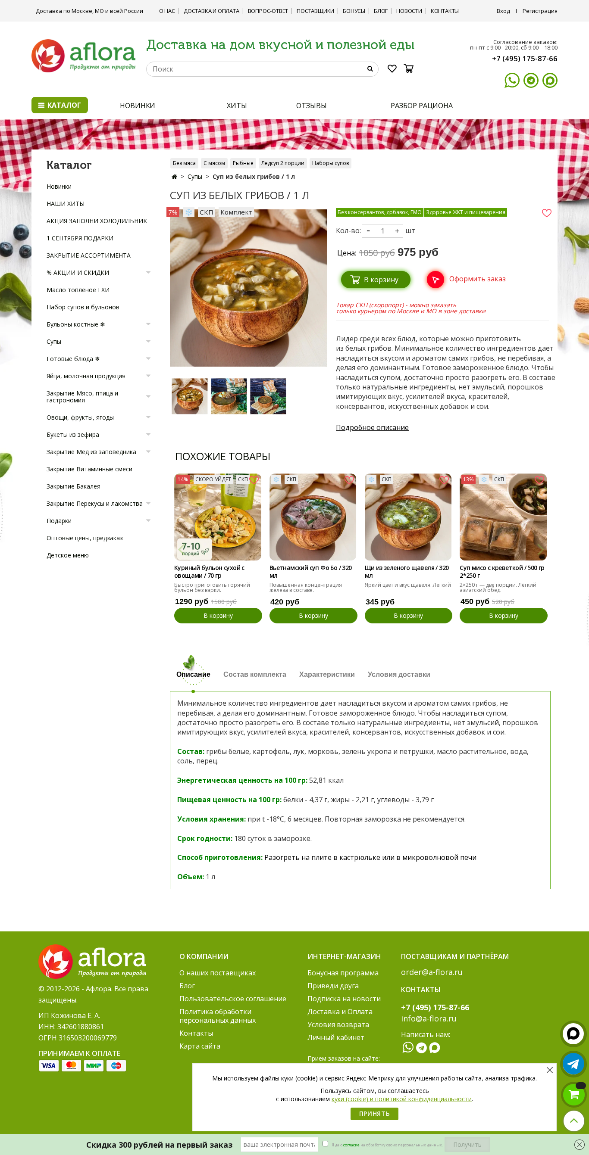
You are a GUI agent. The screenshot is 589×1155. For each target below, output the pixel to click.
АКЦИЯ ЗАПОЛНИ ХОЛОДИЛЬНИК (97, 221)
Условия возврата (338, 1024)
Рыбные (243, 163)
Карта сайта (199, 1046)
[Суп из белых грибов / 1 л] (189, 396)
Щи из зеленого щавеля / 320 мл (407, 571)
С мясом (214, 163)
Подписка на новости (344, 998)
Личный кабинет (335, 1037)
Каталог (63, 105)
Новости (409, 11)
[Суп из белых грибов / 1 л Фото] (248, 287)
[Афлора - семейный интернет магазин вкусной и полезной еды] (83, 55)
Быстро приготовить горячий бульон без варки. (212, 587)
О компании (204, 956)
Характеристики (327, 674)
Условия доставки (399, 674)
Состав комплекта (254, 674)
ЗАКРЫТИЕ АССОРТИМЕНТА (89, 255)
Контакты (445, 11)
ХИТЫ (237, 105)
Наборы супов (330, 163)
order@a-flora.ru (432, 972)
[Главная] (174, 176)
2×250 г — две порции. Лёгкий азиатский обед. (498, 587)
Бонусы (354, 11)
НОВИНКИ (137, 105)
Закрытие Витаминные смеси (89, 469)
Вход (503, 11)
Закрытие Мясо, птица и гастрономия (82, 396)
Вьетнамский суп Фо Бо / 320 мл (310, 571)
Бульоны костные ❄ (76, 324)
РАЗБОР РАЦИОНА (422, 105)
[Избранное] (392, 70)
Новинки (59, 186)
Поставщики (315, 11)
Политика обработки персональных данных (217, 1015)
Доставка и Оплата (211, 11)
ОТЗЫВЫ (311, 105)
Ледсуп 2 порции (282, 163)
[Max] (550, 80)
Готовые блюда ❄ (73, 359)
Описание (193, 674)
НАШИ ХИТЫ (66, 203)
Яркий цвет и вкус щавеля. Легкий (408, 584)
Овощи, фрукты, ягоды (80, 417)
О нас (167, 11)
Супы (195, 176)
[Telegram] (531, 80)
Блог (381, 11)
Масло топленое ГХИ (78, 290)
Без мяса (184, 163)
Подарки (59, 521)
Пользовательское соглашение (232, 998)
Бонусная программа (343, 972)
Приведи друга (333, 985)
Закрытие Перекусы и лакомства (95, 503)
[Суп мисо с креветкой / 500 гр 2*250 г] (503, 516)
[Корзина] (411, 68)
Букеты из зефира (73, 434)
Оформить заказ (477, 278)
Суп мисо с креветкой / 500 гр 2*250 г (502, 571)
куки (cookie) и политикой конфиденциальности (402, 1099)
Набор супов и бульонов (83, 307)
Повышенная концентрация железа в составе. (305, 587)
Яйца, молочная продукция (86, 376)
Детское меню (68, 555)
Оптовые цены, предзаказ (85, 538)
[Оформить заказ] (464, 269)
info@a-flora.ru (429, 1018)
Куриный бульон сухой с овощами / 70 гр (209, 571)
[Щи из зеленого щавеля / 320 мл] (408, 516)
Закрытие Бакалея (73, 486)
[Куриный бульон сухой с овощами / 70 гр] (217, 516)
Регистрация (540, 11)
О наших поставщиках (217, 972)
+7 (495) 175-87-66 (525, 58)
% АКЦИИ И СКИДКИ (78, 272)
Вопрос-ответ (268, 11)
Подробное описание (372, 427)
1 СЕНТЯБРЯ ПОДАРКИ (80, 238)
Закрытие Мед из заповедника (91, 452)
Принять (374, 1113)
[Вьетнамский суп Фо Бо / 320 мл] (313, 516)
